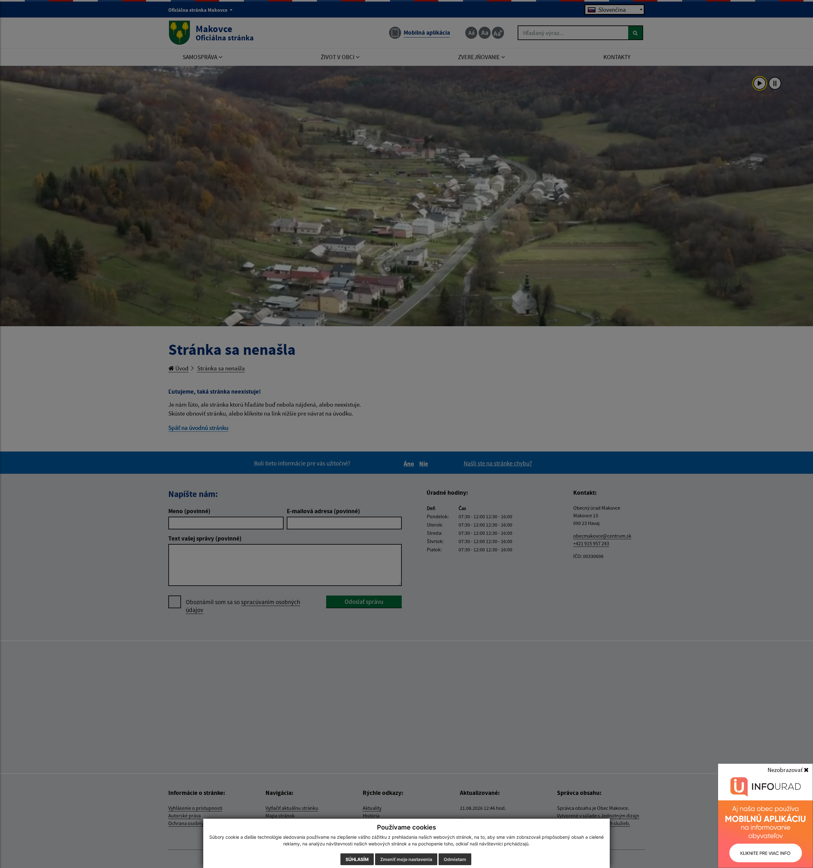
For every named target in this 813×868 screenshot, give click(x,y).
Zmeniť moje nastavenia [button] (406, 859)
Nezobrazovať (786, 770)
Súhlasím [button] (357, 859)
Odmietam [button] (455, 859)
